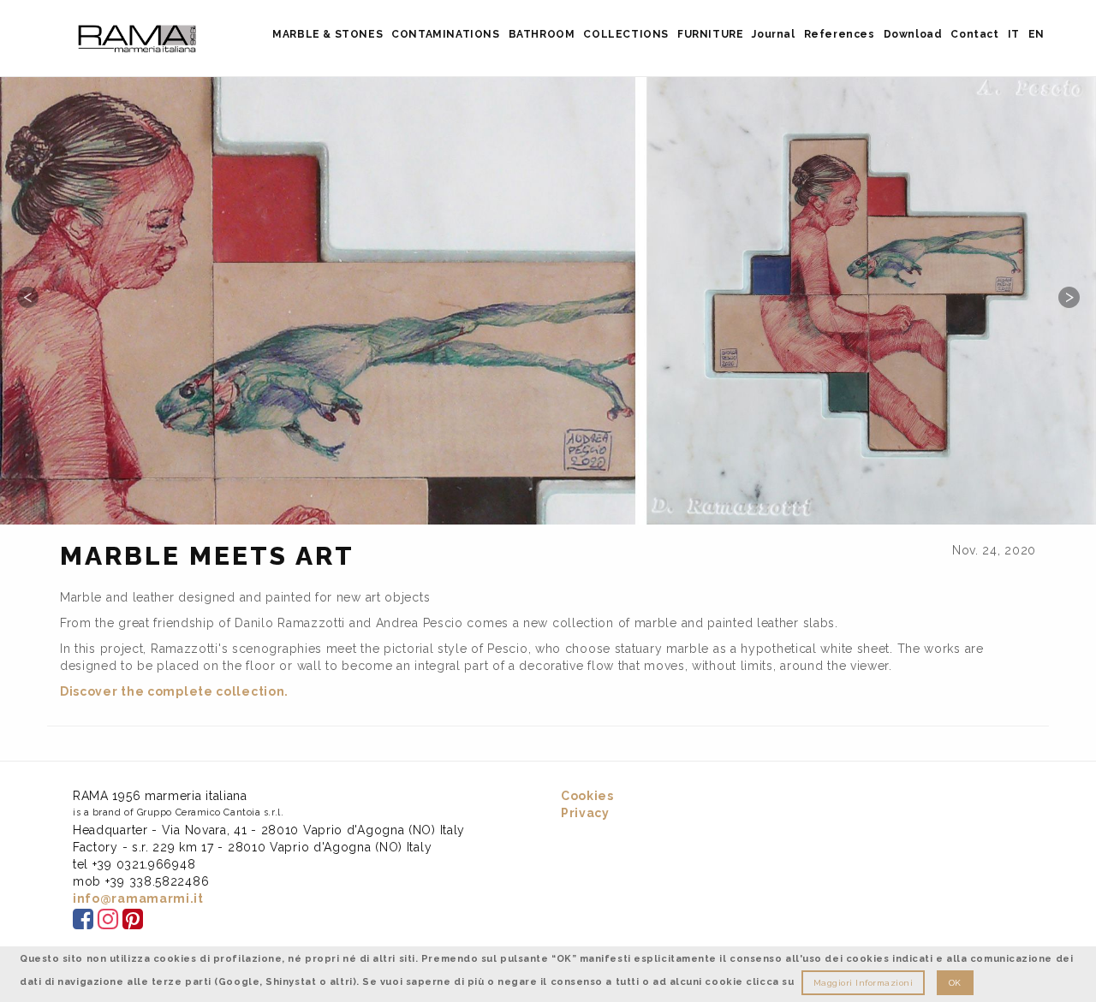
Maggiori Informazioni (863, 982)
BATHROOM (542, 34)
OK (955, 982)
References (839, 34)
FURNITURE (710, 34)
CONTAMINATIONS (445, 34)
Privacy (585, 813)
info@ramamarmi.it (138, 898)
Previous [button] (27, 297)
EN (1036, 34)
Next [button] (1068, 297)
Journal (773, 34)
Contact (974, 34)
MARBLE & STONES (327, 34)
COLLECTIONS (626, 34)
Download (913, 34)
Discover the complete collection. (174, 691)
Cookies (587, 796)
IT (1014, 34)
